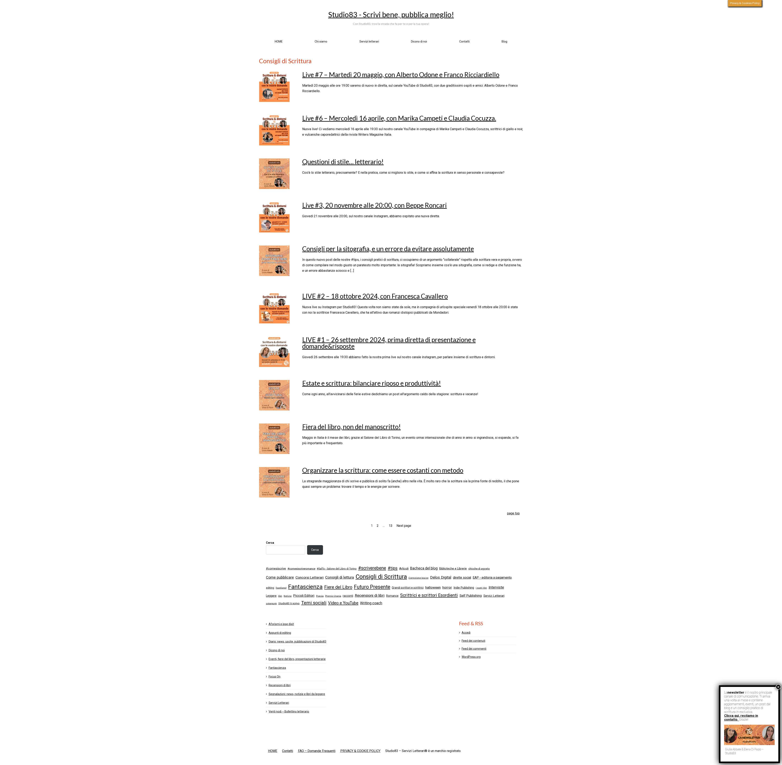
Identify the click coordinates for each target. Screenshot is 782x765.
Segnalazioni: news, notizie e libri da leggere (297, 694)
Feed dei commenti (474, 648)
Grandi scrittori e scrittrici (408, 587)
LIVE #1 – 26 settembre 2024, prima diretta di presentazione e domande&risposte (389, 343)
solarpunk (271, 603)
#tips (393, 568)
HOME (279, 41)
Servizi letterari (369, 41)
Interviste (496, 587)
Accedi (466, 632)
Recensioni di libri (369, 595)
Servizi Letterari (493, 596)
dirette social (462, 577)
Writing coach (371, 603)
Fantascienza (305, 586)
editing (270, 587)
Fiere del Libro (338, 587)
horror (447, 587)
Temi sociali (313, 603)
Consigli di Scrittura (381, 576)
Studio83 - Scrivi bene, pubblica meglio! (391, 14)
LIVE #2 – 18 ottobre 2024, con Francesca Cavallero (375, 296)
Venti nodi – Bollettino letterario (289, 711)
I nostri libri (481, 588)
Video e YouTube (343, 602)
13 (390, 526)
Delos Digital (440, 577)
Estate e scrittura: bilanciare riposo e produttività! (371, 383)
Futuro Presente (372, 587)
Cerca (270, 542)
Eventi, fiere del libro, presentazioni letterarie (297, 659)
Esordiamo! (281, 588)
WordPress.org (471, 656)
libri (280, 596)
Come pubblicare (280, 577)
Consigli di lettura (339, 577)
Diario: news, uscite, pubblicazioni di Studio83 (297, 641)
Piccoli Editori (303, 596)
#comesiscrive (276, 568)
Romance (392, 595)
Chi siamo (321, 41)
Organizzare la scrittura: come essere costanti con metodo (382, 470)
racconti (348, 595)
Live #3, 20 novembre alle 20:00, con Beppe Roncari (374, 205)
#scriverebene (372, 568)
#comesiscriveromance (301, 568)
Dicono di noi (419, 41)
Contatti (464, 41)
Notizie (288, 596)
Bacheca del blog (424, 568)
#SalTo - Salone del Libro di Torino (337, 568)
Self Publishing (470, 596)
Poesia (320, 596)
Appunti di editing (280, 632)
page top (513, 513)
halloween (433, 587)
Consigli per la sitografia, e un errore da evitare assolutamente (388, 249)
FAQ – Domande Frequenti (316, 751)
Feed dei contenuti (473, 640)
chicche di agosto (479, 568)
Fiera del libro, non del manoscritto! (351, 427)
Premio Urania (333, 596)
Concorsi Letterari (309, 577)
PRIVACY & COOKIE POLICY (360, 751)
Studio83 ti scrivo (289, 603)
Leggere (271, 596)
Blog (504, 41)
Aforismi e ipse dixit (281, 624)
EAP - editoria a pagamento (492, 577)
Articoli (404, 568)
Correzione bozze (418, 577)
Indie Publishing (464, 587)
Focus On (274, 676)
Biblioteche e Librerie (453, 568)
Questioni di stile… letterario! (343, 162)
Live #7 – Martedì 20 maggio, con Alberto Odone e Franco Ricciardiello (400, 75)
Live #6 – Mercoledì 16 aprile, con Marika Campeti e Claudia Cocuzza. (399, 118)
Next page (403, 526)
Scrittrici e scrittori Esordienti (429, 595)
